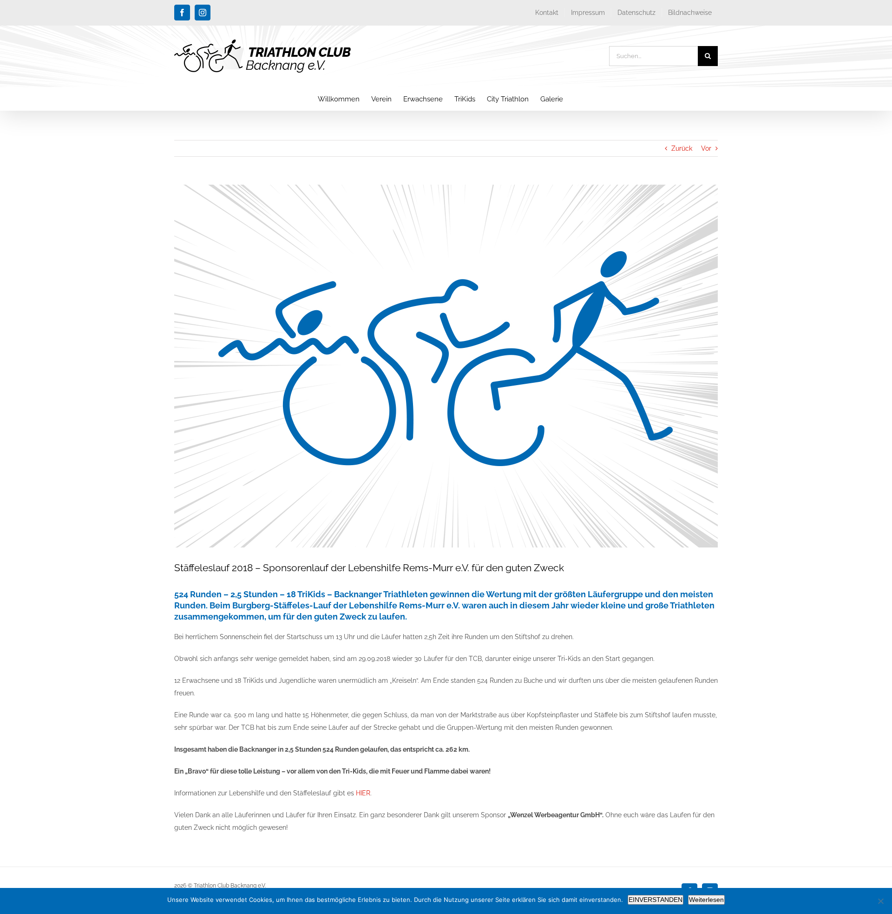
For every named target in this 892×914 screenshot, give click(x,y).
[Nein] (880, 901)
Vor (706, 148)
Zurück (681, 148)
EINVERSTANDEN (655, 899)
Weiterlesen (706, 899)
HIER (363, 793)
